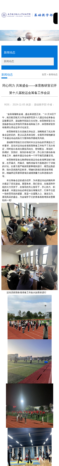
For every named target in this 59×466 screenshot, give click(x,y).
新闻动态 (9, 61)
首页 (44, 74)
